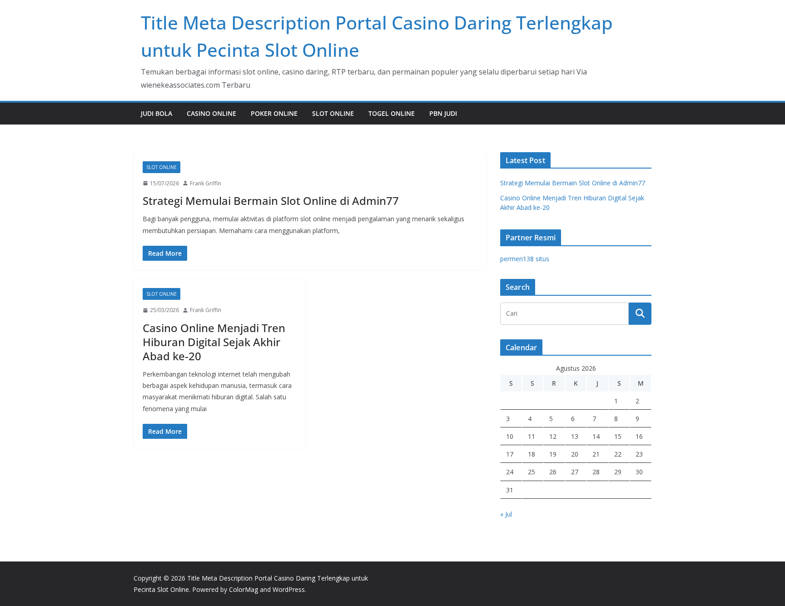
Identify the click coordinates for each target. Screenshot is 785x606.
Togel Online (391, 113)
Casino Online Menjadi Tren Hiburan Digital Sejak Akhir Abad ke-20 (214, 341)
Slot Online (333, 113)
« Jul (506, 514)
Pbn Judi (443, 113)
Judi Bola (156, 113)
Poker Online (274, 113)
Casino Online (211, 113)
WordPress (289, 589)
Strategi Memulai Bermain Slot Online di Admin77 (271, 200)
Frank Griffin (205, 183)
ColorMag (243, 589)
